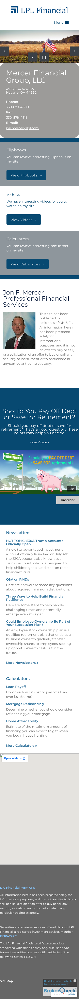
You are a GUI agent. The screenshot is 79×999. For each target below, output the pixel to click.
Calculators (18, 678)
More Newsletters (22, 663)
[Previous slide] (4, 51)
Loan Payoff (16, 687)
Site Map (6, 981)
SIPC (13, 936)
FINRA (4, 936)
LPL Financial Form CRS (17, 887)
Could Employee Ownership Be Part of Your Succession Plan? (38, 623)
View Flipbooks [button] (24, 175)
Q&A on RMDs (17, 579)
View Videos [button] (22, 220)
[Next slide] (74, 51)
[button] (61, 22)
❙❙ (44, 57)
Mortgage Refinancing (25, 704)
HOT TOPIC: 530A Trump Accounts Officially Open (34, 542)
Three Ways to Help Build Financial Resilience (35, 598)
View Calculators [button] (25, 264)
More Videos (39, 442)
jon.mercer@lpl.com (22, 128)
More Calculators (21, 746)
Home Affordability (22, 721)
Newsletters (18, 532)
